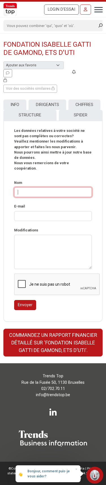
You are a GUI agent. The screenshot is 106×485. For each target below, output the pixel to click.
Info (14, 104)
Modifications (26, 230)
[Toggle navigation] (97, 8)
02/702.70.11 (53, 388)
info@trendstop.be (53, 394)
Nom (18, 183)
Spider (80, 115)
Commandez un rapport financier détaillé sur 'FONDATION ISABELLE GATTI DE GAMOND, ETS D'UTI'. (53, 342)
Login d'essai (61, 9)
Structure (30, 115)
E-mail (19, 206)
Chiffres (84, 104)
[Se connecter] (85, 9)
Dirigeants (47, 104)
